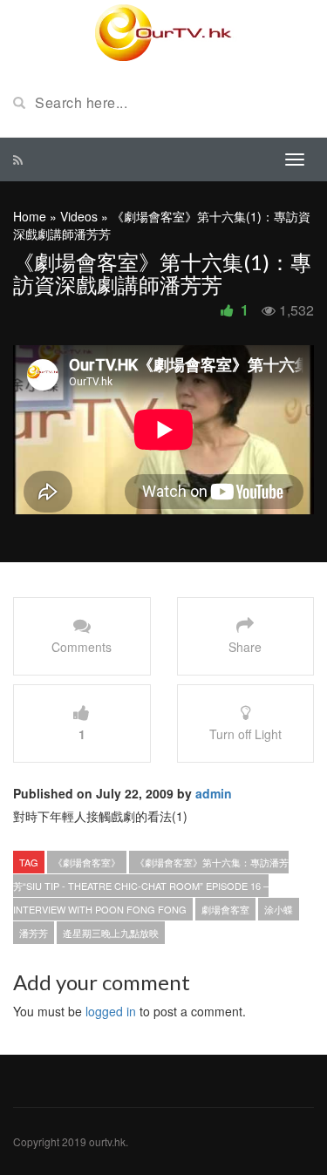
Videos (79, 216)
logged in (110, 1011)
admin (213, 793)
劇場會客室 (225, 909)
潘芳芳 (33, 933)
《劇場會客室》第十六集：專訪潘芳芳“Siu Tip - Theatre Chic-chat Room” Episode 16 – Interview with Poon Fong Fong (151, 885)
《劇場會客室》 (86, 862)
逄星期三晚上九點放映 (111, 933)
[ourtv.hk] (164, 33)
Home (29, 216)
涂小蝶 (278, 909)
